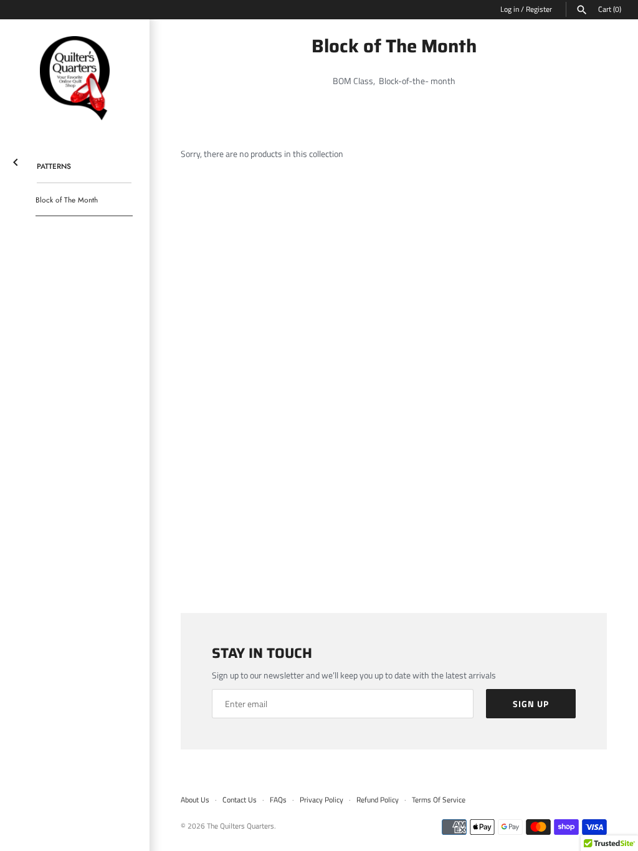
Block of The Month (67, 199)
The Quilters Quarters (240, 826)
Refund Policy (377, 800)
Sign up (531, 703)
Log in (509, 9)
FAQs (278, 800)
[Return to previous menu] (15, 160)
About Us (195, 800)
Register (539, 9)
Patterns (54, 166)
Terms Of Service (438, 800)
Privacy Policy (321, 800)
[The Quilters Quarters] (75, 78)
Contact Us (239, 800)
